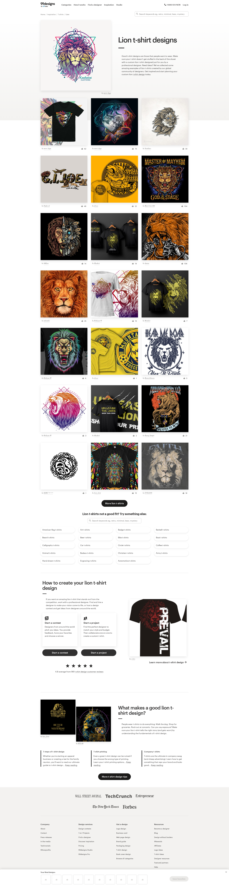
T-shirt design (121, 850)
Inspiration (109, 5)
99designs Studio (85, 850)
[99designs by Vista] (48, 4)
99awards (158, 841)
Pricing (81, 846)
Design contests (84, 829)
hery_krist (97, 493)
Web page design (123, 837)
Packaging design (123, 846)
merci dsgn (107, 93)
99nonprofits (46, 850)
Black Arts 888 (150, 206)
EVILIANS (148, 493)
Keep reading (71, 765)
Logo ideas (158, 850)
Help (156, 867)
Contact (44, 833)
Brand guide (121, 841)
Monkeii (97, 263)
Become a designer (161, 829)
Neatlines (148, 148)
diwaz (96, 206)
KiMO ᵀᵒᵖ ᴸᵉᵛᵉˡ (48, 493)
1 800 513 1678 (173, 5)
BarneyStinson (149, 378)
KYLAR (80, 743)
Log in (185, 5)
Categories (66, 5)
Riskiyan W (98, 320)
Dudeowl (47, 206)
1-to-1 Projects (83, 833)
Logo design (121, 829)
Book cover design (123, 854)
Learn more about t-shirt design (166, 662)
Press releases (46, 837)
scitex (133, 659)
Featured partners (161, 863)
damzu (147, 263)
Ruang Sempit (149, 435)
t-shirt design (139, 74)
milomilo (47, 320)
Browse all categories (124, 858)
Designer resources (161, 858)
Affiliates (157, 846)
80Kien (46, 263)
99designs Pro (84, 854)
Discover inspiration (86, 841)
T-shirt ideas (159, 854)
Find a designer (95, 5)
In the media (45, 841)
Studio (119, 5)
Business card (121, 833)
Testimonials (45, 846)
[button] (226, 872)
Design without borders (163, 837)
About (43, 829)
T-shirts (61, 14)
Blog (156, 833)
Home (43, 14)
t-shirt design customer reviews (89, 671)
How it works (80, 5)
